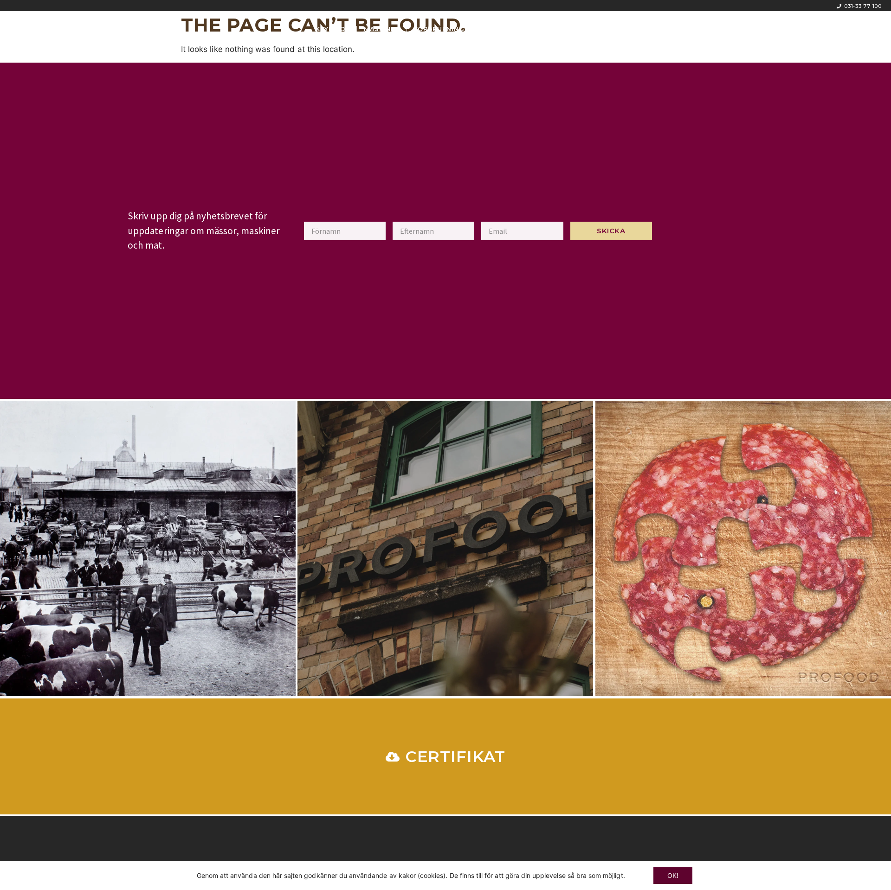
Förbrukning (439, 28)
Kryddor (332, 28)
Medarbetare (504, 28)
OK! (672, 875)
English (560, 28)
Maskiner (382, 28)
